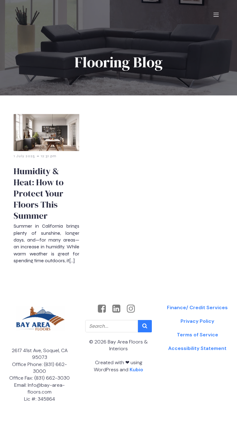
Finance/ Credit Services (197, 307)
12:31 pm (48, 156)
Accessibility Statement (197, 348)
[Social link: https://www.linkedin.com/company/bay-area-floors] (118, 309)
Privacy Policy (197, 321)
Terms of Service (197, 334)
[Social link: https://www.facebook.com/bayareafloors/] (104, 309)
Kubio (136, 369)
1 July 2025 (24, 156)
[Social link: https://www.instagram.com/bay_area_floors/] (133, 309)
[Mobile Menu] (216, 14)
